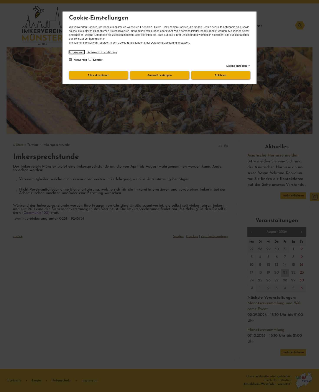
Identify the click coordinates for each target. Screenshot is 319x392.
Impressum (76, 52)
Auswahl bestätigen (159, 75)
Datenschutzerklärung (102, 52)
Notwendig (80, 59)
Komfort (97, 59)
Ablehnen (220, 75)
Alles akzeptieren (98, 75)
